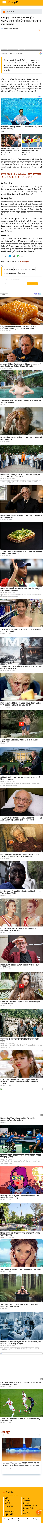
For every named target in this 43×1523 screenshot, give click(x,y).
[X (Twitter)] (38, 41)
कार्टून (7, 1509)
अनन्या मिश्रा (4, 53)
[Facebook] (38, 36)
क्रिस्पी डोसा (21, 273)
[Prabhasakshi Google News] (40, 53)
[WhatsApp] (38, 45)
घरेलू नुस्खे (10, 12)
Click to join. (24, 261)
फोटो (7, 1501)
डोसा (33, 269)
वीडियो (7, 1504)
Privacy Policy (29, 1508)
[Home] (4, 11)
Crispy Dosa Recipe (22, 269)
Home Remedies (9, 273)
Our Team (27, 1513)
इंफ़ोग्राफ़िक (9, 1506)
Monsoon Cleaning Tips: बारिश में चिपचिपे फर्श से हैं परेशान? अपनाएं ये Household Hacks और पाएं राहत (21, 1464)
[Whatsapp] (18, 257)
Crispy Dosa (8, 269)
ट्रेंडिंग (7, 1498)
